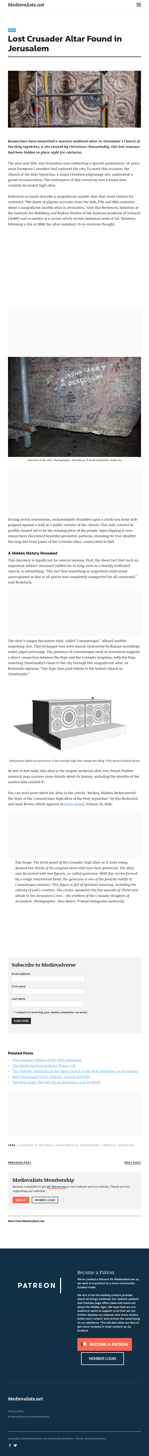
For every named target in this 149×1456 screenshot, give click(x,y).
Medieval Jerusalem (118, 1145)
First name (19, 986)
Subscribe (21, 1021)
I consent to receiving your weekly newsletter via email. (51, 1012)
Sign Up (21, 1200)
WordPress (68, 1439)
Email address (21, 974)
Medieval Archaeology (83, 1145)
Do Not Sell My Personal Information (28, 1417)
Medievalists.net (26, 4)
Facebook (10, 1445)
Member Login (45, 1200)
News (12, 30)
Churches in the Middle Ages (41, 1145)
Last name (18, 999)
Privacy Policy (16, 1411)
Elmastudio (99, 1439)
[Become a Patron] (104, 1350)
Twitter (16, 1445)
